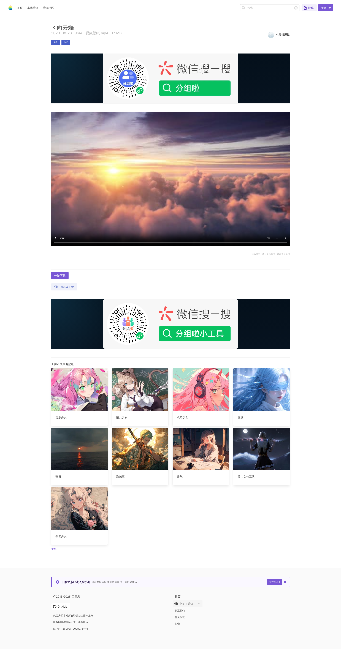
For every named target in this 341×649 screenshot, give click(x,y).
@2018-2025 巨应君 (66, 596)
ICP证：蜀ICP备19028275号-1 (70, 628)
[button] (325, 7)
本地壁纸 (32, 8)
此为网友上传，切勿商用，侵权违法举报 (270, 254)
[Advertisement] (170, 129)
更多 (54, 549)
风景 (55, 42)
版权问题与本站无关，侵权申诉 (70, 622)
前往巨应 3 (274, 582)
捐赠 (177, 623)
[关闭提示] (285, 581)
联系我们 (180, 610)
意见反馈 (180, 617)
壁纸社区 (48, 8)
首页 (20, 8)
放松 (66, 42)
